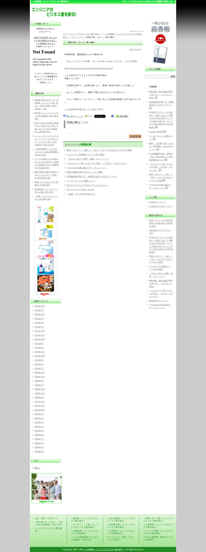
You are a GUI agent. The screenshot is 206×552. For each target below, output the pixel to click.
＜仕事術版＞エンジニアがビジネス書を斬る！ (84, 532)
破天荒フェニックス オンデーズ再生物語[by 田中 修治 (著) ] (47, 116)
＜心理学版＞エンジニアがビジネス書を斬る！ (121, 532)
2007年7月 (39, 414)
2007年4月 (39, 422)
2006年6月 (39, 443)
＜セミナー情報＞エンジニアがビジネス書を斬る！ (158, 532)
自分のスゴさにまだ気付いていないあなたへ (88, 185)
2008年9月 (39, 397)
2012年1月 (39, 327)
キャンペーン (72, 144)
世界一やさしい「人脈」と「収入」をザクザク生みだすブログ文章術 (99, 150)
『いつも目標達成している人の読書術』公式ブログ (84, 538)
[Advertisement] (103, 25)
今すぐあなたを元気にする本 (80, 189)
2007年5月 (39, 418)
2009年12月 (40, 372)
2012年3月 (39, 319)
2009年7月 (39, 385)
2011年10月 (40, 339)
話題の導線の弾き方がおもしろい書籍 (84, 172)
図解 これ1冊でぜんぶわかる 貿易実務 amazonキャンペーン (161, 146)
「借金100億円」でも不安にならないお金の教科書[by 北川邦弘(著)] (47, 152)
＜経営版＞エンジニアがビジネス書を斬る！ (84, 519)
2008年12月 (40, 389)
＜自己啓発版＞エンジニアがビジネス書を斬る (121, 519)
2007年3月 (39, 427)
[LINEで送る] (122, 116)
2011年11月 (40, 335)
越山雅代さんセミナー (159, 301)
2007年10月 (40, 410)
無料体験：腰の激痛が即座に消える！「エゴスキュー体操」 (161, 94)
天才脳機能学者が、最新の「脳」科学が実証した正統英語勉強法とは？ (161, 157)
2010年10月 (40, 356)
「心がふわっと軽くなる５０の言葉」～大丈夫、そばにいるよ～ (97, 163)
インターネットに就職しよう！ (81, 181)
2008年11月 (40, 393)
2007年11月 (40, 406)
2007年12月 (40, 402)
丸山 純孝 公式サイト (46, 518)
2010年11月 (40, 352)
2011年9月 (39, 343)
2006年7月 (39, 439)
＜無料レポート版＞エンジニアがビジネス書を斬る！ (158, 519)
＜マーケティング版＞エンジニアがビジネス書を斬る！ (84, 525)
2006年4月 (39, 451)
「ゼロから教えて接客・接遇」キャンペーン (88, 159)
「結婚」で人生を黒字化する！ (81, 194)
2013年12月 (40, 306)
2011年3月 (39, 348)
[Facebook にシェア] (112, 116)
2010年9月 (39, 360)
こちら (49, 82)
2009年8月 (39, 381)
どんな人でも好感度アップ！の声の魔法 (86, 154)
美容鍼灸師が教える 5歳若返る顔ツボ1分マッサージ (92, 176)
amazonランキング (157, 202)
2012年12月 (40, 314)
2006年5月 (39, 447)
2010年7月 (39, 368)
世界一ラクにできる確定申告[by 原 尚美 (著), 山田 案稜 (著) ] (161, 223)
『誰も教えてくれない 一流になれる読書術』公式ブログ (48, 523)
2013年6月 (39, 310)
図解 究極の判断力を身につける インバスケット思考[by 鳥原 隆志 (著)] (47, 175)
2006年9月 (39, 431)
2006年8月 (39, 435)
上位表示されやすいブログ (161, 206)
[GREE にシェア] (75, 116)
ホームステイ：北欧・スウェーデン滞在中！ (121, 538)
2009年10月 (40, 377)
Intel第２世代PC (156, 132)
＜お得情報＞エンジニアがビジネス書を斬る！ (104, 549)
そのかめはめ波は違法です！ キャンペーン (87, 167)
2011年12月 (40, 331)
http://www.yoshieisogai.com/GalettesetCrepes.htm (89, 68)
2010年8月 (39, 364)
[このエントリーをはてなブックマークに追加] (64, 116)
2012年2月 (39, 323)
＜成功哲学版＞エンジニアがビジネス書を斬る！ (121, 525)
